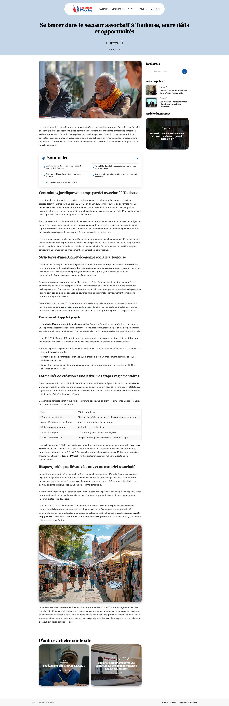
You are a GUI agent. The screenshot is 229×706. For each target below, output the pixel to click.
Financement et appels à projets (63, 182)
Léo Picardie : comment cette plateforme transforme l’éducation (173, 104)
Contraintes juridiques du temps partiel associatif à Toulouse (63, 167)
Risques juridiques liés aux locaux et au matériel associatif (116, 175)
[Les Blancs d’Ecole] (83, 9)
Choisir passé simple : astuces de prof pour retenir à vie (173, 91)
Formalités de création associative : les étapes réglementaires (115, 167)
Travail (114, 43)
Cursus (163, 87)
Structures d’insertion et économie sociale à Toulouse (65, 175)
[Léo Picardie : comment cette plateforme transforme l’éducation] (151, 102)
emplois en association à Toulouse (74, 307)
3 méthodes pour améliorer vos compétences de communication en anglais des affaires (116, 665)
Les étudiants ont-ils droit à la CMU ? (64, 666)
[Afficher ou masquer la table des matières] (103, 158)
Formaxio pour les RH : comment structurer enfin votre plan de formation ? (167, 136)
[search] (151, 9)
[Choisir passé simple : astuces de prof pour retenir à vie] (151, 90)
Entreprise (111, 658)
